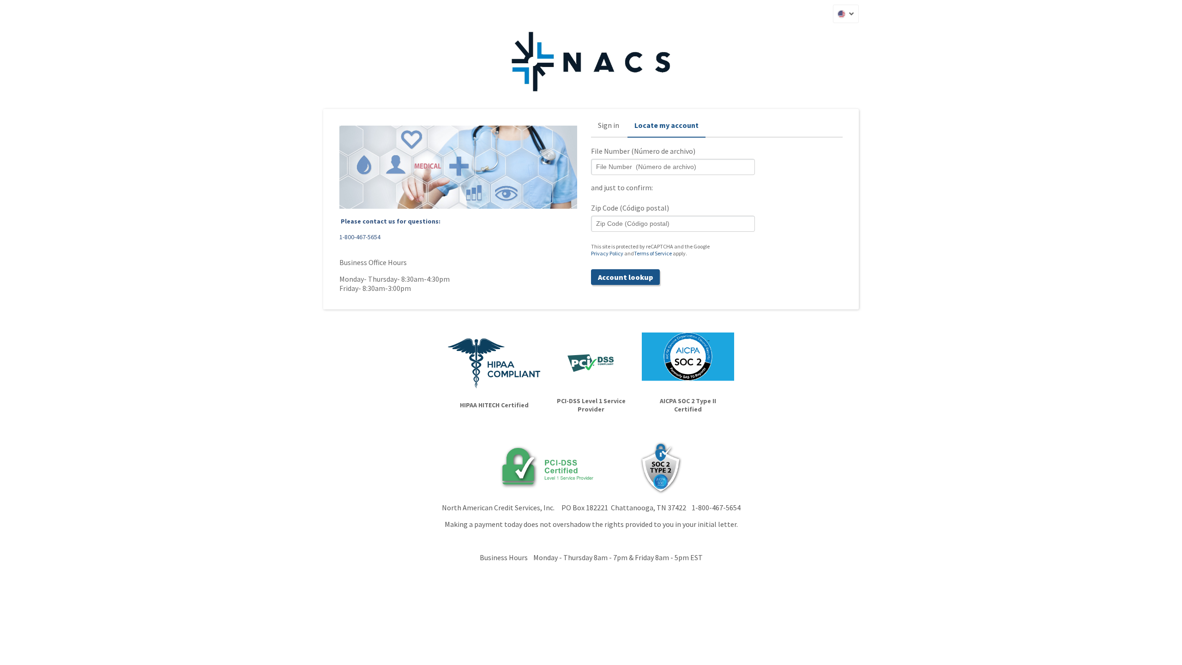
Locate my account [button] (666, 125)
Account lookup (625, 277)
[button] (846, 14)
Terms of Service (653, 253)
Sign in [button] (608, 125)
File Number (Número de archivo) (643, 151)
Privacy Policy (607, 253)
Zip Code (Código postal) (630, 207)
